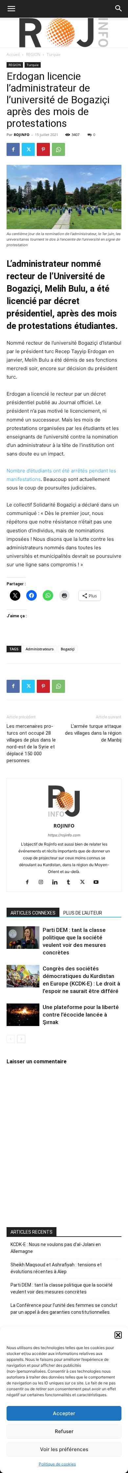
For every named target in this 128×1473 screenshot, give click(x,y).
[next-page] (21, 1039)
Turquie (54, 54)
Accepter (64, 1413)
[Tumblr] (71, 882)
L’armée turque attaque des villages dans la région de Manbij (93, 733)
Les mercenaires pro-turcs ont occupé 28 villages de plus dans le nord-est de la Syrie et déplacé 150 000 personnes (31, 743)
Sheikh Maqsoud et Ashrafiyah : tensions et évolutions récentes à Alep (56, 1268)
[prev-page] (11, 1039)
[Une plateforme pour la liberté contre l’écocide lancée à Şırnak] (23, 1014)
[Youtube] (98, 882)
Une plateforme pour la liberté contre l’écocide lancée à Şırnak (81, 1014)
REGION (33, 54)
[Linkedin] (57, 882)
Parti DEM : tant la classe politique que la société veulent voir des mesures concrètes (62, 1288)
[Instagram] (43, 882)
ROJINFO (22, 134)
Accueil (13, 54)
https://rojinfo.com (64, 835)
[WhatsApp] (58, 149)
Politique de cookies (57, 1464)
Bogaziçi (68, 648)
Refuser (64, 1431)
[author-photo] (64, 816)
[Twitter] (28, 149)
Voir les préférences (64, 1449)
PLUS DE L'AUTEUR (82, 913)
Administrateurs (39, 648)
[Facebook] (13, 149)
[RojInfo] (64, 32)
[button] (118, 1335)
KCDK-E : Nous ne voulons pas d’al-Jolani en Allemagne (56, 1248)
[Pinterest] (43, 149)
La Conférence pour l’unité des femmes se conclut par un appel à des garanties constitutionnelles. (64, 1309)
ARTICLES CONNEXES (33, 913)
